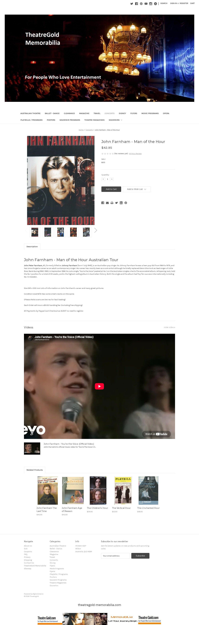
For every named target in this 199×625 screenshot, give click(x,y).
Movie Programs (150, 113)
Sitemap (27, 568)
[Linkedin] (121, 203)
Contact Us (29, 563)
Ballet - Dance (52, 113)
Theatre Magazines (94, 120)
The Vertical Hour (121, 508)
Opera (166, 113)
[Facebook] (136, 3)
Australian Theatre (30, 113)
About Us (28, 546)
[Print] (112, 203)
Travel (97, 113)
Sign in (173, 3)
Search (163, 3)
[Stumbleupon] (155, 3)
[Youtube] (146, 3)
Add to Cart (48, 493)
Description (32, 246)
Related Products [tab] (35, 470)
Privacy (27, 557)
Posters (51, 120)
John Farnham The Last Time (47, 509)
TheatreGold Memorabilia (35, 566)
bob (25, 549)
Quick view (47, 488)
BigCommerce (38, 594)
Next (95, 230)
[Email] (107, 203)
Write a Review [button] (135, 154)
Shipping (28, 560)
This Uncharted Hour (148, 508)
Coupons (28, 551)
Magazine (84, 113)
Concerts (110, 113)
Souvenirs (114, 120)
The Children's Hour (97, 508)
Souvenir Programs (70, 120)
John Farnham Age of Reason (72, 509)
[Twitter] (131, 3)
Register (184, 3)
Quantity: (105, 175)
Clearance (69, 113)
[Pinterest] (141, 3)
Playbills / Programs (31, 120)
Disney (122, 113)
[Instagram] (150, 3)
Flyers (133, 113)
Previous (26, 230)
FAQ (25, 554)
